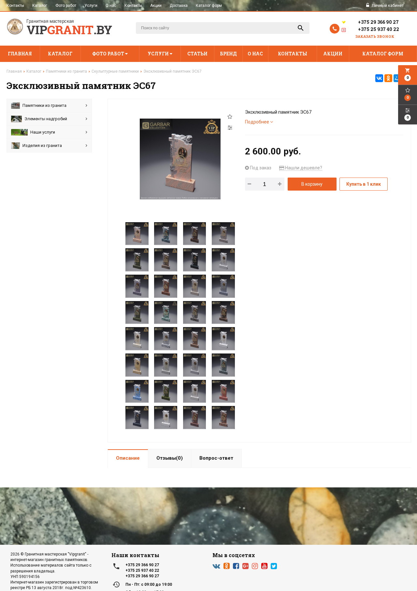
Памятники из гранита (44, 105)
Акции (156, 5)
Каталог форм (209, 5)
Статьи (197, 53)
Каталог (39, 5)
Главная (20, 53)
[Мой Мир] (397, 78)
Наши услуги (42, 132)
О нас (111, 5)
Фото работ (65, 5)
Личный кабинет (387, 5)
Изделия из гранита (42, 145)
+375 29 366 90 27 (378, 22)
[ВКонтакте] (379, 78)
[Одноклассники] (388, 78)
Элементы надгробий (45, 118)
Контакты (15, 5)
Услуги (90, 5)
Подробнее (257, 121)
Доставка (179, 5)
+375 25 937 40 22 (378, 29)
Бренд (228, 53)
